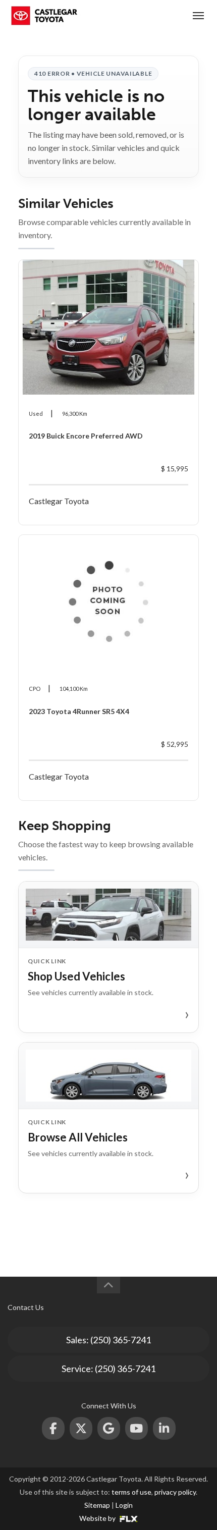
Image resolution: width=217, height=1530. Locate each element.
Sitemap (97, 1505)
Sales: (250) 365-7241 (108, 1339)
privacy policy (175, 1492)
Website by (98, 1518)
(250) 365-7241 (160, 15)
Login (124, 1505)
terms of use (131, 1492)
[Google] (108, 1428)
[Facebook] (53, 1428)
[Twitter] (81, 1428)
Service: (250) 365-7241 (108, 1368)
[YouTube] (136, 1428)
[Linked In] (164, 1428)
